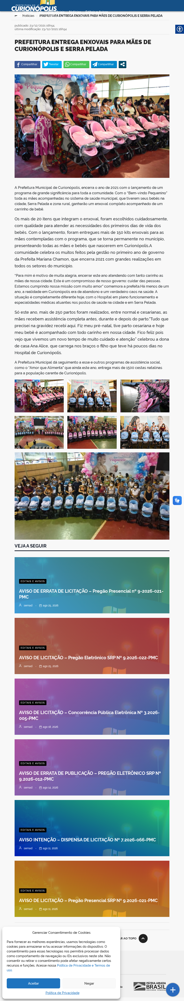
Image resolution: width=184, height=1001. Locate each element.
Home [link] (28, 12)
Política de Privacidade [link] (62, 993)
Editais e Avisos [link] (96, 12)
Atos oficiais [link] (56, 12)
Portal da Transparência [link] (58, 17)
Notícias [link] (75, 12)
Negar (89, 983)
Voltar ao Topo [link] (124, 938)
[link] (27, 64)
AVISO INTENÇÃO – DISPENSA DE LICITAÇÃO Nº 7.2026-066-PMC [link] (87, 839)
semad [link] (28, 605)
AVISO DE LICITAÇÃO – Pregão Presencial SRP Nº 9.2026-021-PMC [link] (88, 900)
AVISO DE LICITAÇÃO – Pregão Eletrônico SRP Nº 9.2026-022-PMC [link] (88, 657)
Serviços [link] (30, 17)
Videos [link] (103, 17)
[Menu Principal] (17, 15)
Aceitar (33, 983)
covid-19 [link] (87, 17)
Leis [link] (40, 12)
